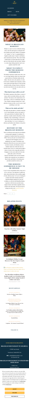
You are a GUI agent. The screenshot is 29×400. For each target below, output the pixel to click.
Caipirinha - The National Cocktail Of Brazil (14, 323)
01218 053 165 (16, 357)
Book (17, 11)
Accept (15, 389)
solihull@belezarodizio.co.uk (16, 355)
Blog (11, 22)
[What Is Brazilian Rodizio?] (14, 35)
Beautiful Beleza (14, 318)
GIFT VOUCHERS (12, 15)
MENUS (9, 11)
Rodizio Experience (17, 22)
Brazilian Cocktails (14, 299)
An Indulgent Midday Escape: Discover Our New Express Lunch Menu (14, 260)
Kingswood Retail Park (14, 300)
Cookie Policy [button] (22, 381)
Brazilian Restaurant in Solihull (14, 346)
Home (8, 22)
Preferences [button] (8, 384)
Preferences (14, 396)
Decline (14, 392)
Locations (10, 8)
